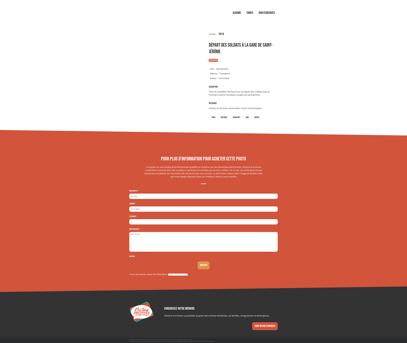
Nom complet (134, 191)
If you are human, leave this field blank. (148, 274)
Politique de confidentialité (195, 341)
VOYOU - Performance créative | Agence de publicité (174, 341)
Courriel (132, 204)
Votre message (134, 229)
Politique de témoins (208, 341)
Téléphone (133, 216)
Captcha (132, 256)
